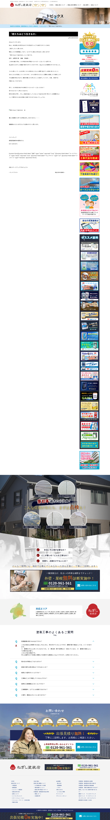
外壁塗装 (14, 785)
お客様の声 (37, 796)
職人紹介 (59, 783)
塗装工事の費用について (74, 5)
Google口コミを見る (89, 64)
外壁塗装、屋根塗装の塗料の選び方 (87, 783)
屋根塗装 (14, 787)
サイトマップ (59, 794)
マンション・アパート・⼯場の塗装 (21, 800)
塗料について (15, 794)
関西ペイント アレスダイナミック (87, 794)
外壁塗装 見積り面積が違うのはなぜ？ (88, 787)
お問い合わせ (59, 789)
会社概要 (58, 781)
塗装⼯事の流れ (16, 791)
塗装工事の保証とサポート (41, 789)
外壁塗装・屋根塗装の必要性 (86, 781)
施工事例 (86, 5)
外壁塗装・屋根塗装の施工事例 (41, 791)
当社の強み (36, 781)
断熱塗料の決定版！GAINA (85, 800)
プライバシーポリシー (61, 796)
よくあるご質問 (61, 791)
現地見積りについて (40, 787)
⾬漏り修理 (15, 802)
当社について (94, 5)
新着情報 (59, 785)
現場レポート (38, 794)
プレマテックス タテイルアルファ (87, 798)
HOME (51, 5)
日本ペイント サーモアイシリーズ (87, 796)
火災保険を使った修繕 (40, 785)
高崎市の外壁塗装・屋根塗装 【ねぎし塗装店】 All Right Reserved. (55, 810)
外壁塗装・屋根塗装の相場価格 (86, 785)
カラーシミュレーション (18, 798)
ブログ (59, 787)
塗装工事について (60, 5)
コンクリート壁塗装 (17, 789)
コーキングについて (17, 796)
